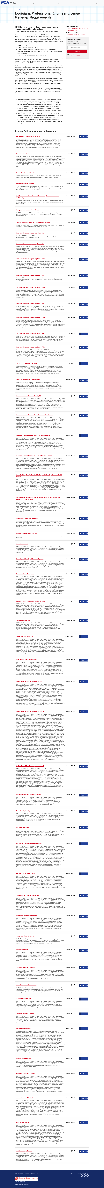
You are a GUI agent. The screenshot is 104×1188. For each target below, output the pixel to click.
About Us (40, 3)
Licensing (31, 3)
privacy (78, 55)
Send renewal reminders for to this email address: (76, 44)
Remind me (77, 51)
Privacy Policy (85, 1173)
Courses (22, 3)
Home (16, 9)
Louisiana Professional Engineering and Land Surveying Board (77, 29)
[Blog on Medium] (87, 1175)
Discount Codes (74, 3)
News (64, 3)
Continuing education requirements (75, 34)
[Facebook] (85, 1175)
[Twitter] (82, 1175)
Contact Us (49, 3)
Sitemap (79, 1173)
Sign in (89, 3)
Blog (71, 1173)
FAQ (57, 3)
